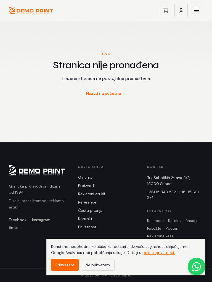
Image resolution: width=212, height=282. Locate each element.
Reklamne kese (160, 236)
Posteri (172, 228)
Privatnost (87, 226)
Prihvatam (64, 264)
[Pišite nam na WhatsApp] (196, 266)
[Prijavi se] (181, 10)
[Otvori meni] (196, 10)
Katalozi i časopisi (184, 220)
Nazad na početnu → (106, 93)
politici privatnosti (158, 252)
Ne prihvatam (98, 264)
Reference (87, 202)
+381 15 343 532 (161, 191)
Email (13, 227)
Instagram (41, 219)
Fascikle (154, 228)
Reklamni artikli (91, 193)
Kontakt (85, 218)
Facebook (17, 219)
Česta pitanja (90, 210)
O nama (85, 177)
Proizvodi (86, 185)
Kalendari (155, 220)
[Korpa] (165, 10)
